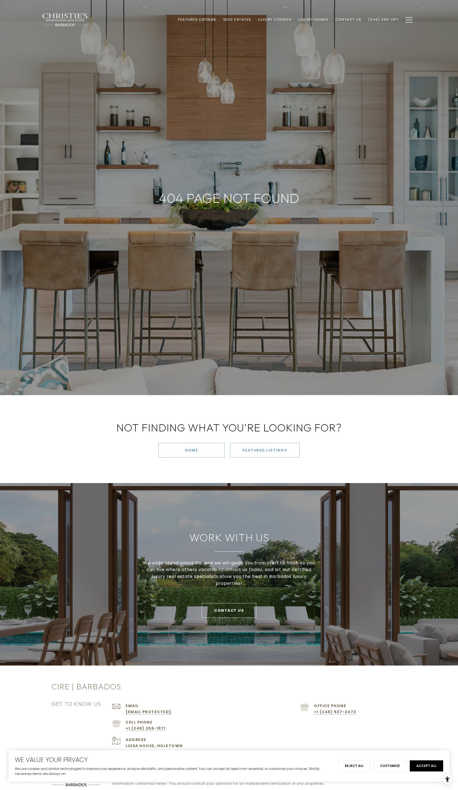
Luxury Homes (313, 19)
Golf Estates (237, 19)
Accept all (426, 766)
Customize (390, 766)
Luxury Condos (275, 19)
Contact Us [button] (229, 610)
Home (191, 450)
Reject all (354, 766)
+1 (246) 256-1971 (146, 728)
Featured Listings (265, 450)
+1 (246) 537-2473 (335, 712)
